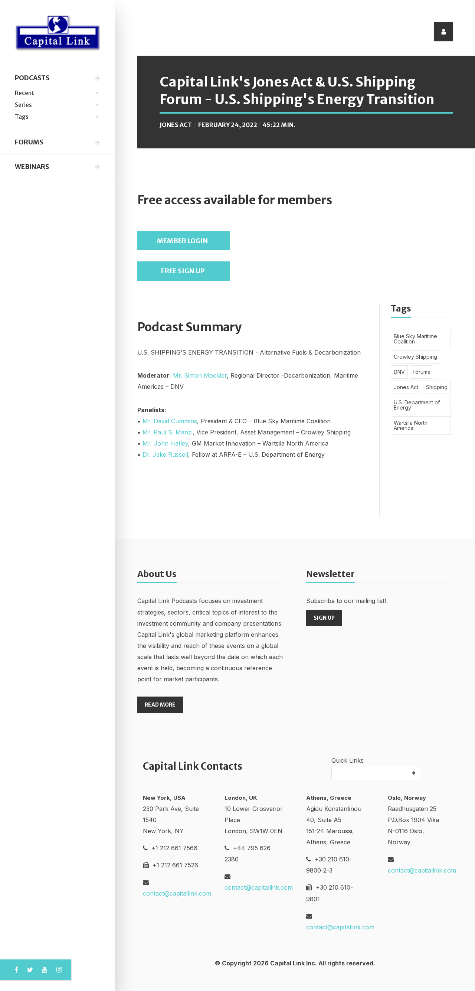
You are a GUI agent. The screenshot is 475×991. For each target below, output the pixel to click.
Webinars (32, 167)
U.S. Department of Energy (417, 405)
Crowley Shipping (415, 356)
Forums (29, 142)
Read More (160, 704)
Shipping (437, 387)
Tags (22, 117)
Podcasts (32, 78)
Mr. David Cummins (169, 421)
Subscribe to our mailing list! (346, 600)
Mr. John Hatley (165, 443)
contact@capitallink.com (177, 893)
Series (23, 105)
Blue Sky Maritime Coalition (415, 339)
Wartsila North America (411, 425)
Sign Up (324, 618)
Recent (24, 93)
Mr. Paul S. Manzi (167, 432)
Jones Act (176, 124)
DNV (399, 372)
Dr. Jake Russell (165, 454)
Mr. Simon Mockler (200, 375)
